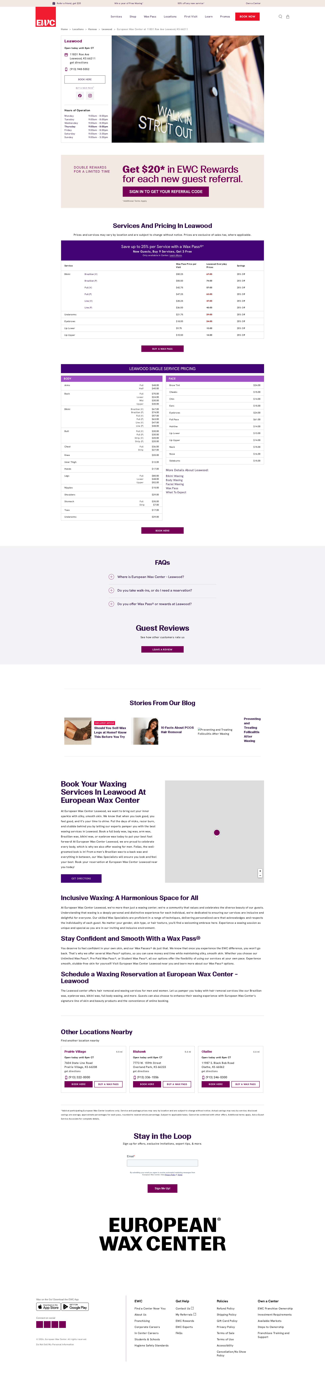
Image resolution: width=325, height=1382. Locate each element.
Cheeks (173, 392)
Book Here (85, 79)
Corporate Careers (147, 1327)
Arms (67, 385)
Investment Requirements (275, 1314)
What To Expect (176, 492)
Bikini (67, 274)
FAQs (179, 1333)
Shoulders (69, 494)
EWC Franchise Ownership (275, 1308)
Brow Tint (174, 385)
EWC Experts (184, 1327)
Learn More (176, 255)
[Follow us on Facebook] (80, 96)
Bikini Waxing (174, 476)
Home (65, 29)
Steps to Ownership (271, 1327)
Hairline (173, 426)
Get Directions (81, 878)
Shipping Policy (226, 1314)
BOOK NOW (247, 16)
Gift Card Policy (227, 1321)
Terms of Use (225, 1339)
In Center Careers (147, 1333)
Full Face (174, 419)
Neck (172, 447)
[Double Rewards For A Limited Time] (162, 207)
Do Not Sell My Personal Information (55, 1344)
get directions (79, 62)
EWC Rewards (185, 1321)
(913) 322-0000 (79, 1077)
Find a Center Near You (150, 1308)
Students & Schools (147, 1339)
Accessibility (225, 1345)
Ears (171, 405)
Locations (78, 29)
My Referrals (184, 1314)
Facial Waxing (175, 484)
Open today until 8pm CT (79, 48)
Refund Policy (226, 1308)
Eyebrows (69, 321)
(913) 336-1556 (148, 1077)
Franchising (142, 1321)
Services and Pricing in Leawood (162, 226)
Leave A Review (162, 649)
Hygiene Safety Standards (152, 1345)
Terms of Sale (226, 1333)
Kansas (93, 29)
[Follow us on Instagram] (90, 96)
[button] (280, 16)
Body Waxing (174, 480)
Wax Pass (172, 488)
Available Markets (269, 1321)
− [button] (260, 875)
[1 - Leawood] (217, 833)
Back (67, 393)
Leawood (107, 29)
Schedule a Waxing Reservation (109, 975)
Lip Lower (69, 328)
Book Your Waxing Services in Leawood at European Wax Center (103, 792)
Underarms (70, 314)
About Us (141, 1314)
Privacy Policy (226, 1327)
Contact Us (183, 1308)
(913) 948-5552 (79, 69)
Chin (171, 399)
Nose (172, 453)
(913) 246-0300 (216, 1077)
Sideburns (174, 460)
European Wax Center (56, 1339)
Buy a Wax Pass (85, 87)
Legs (66, 475)
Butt (66, 431)
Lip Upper (69, 335)
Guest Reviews (162, 628)
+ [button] (260, 871)
